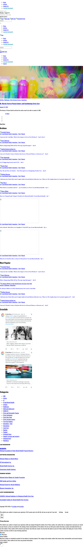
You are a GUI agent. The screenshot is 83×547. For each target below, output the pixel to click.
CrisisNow (14, 506)
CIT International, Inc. (5, 462)
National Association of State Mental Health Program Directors (16, 449)
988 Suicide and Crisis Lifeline (8, 481)
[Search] (0, 23)
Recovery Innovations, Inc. (7, 488)
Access (5, 398)
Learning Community (8, 8)
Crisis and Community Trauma (11, 413)
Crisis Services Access (15, 100)
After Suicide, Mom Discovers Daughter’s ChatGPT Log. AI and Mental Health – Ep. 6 (23, 227)
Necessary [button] (2, 533)
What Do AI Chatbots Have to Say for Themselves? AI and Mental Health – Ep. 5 (21, 258)
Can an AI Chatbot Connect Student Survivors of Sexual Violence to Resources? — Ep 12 (24, 154)
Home (4, 2)
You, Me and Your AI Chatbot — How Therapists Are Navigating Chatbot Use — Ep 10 (23, 171)
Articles (5, 4)
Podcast (23, 134)
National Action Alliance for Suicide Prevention (12, 477)
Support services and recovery (11, 436)
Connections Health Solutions (8, 469)
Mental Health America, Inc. (7, 466)
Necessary (4, 535)
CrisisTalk (21, 506)
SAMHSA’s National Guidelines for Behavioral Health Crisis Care (17, 496)
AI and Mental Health (7, 134)
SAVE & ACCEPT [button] (4, 542)
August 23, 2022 (4, 107)
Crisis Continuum (7, 415)
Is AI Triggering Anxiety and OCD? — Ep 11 (11, 162)
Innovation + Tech (16, 134)
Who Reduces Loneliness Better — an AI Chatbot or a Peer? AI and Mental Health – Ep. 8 (24, 187)
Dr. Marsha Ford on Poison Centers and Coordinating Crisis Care (20, 103)
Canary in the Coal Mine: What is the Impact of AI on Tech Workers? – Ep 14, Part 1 (22, 137)
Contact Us (6, 6)
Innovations (24, 100)
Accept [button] (66, 512)
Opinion (5, 430)
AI (0, 134)
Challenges (6, 100)
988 (4, 396)
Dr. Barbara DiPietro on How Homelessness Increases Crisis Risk (17, 288)
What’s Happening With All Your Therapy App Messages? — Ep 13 (18, 145)
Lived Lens (6, 428)
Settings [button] (61, 512)
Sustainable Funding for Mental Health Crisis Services (14, 500)
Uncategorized (7, 438)
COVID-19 (5, 411)
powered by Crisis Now (5, 15)
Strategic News (7, 434)
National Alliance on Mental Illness (9, 459)
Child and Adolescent (8, 409)
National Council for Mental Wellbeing (10, 485)
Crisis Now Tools (7, 417)
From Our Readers (8, 421)
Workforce (6, 441)
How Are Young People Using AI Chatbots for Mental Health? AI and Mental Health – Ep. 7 (24, 196)
